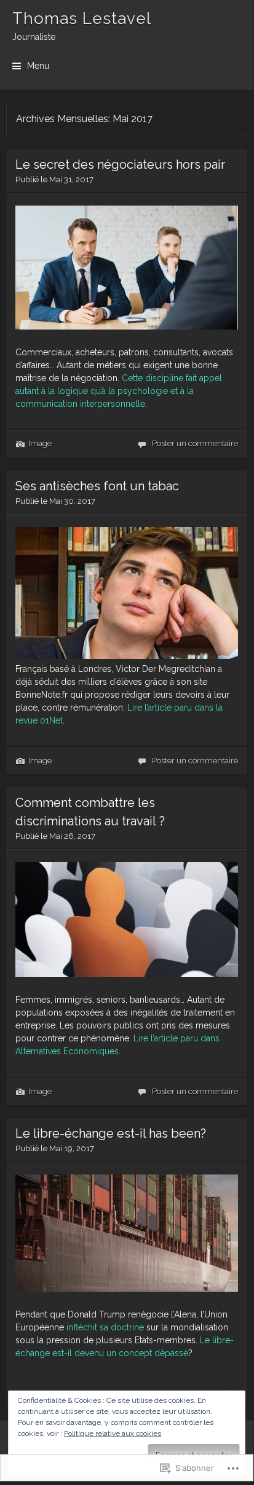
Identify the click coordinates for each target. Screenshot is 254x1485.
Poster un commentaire (195, 443)
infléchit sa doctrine (105, 1327)
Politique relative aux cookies (112, 1433)
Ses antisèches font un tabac (97, 486)
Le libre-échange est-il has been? (110, 1133)
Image (40, 443)
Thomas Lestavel (81, 18)
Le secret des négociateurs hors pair (120, 164)
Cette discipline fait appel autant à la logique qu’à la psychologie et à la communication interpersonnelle (118, 391)
